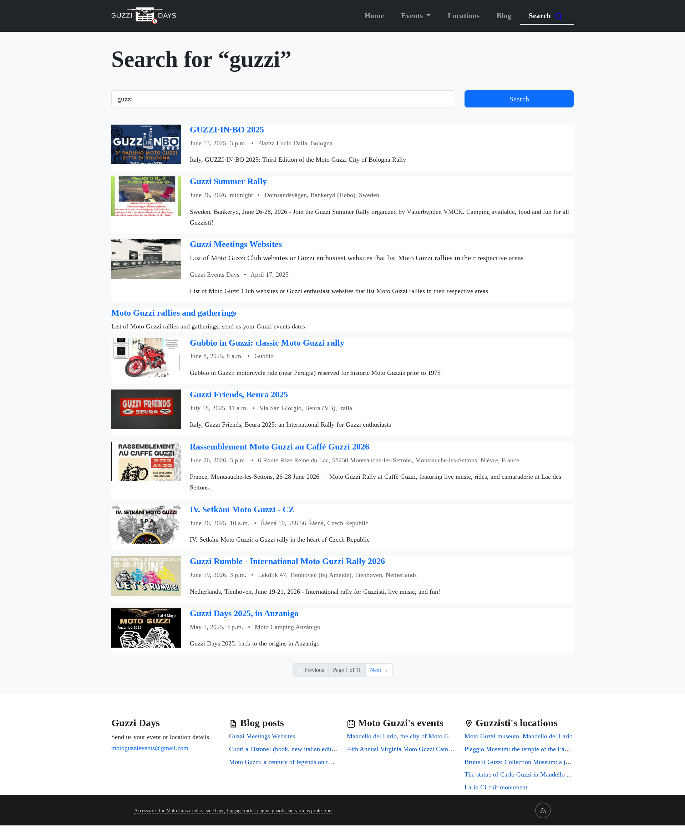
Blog (504, 15)
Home (374, 15)
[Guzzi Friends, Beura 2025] (146, 409)
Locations (464, 15)
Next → (379, 670)
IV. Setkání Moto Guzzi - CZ (242, 509)
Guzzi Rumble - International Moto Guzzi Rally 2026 (287, 561)
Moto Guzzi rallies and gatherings (173, 312)
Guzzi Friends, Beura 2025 (239, 394)
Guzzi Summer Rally (228, 181)
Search (541, 15)
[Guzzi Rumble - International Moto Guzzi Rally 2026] (146, 575)
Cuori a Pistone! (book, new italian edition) (285, 749)
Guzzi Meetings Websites (236, 244)
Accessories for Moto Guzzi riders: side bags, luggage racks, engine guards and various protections (233, 810)
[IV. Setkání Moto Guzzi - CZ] (146, 524)
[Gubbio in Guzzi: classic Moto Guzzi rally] (146, 356)
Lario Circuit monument (496, 787)
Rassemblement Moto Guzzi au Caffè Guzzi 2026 (279, 446)
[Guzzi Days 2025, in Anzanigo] (146, 627)
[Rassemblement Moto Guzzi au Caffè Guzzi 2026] (146, 461)
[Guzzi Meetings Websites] (146, 258)
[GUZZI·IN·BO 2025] (146, 144)
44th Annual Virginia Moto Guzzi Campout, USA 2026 (418, 749)
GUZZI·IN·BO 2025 (227, 129)
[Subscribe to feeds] (543, 810)
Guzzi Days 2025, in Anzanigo (244, 613)
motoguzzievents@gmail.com (149, 748)
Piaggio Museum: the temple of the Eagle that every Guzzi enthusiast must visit (568, 749)
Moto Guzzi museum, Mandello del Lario (519, 736)
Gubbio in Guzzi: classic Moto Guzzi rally (267, 342)
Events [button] (413, 15)
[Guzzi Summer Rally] (146, 195)
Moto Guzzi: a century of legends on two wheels (292, 761)
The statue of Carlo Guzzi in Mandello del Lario (527, 774)
